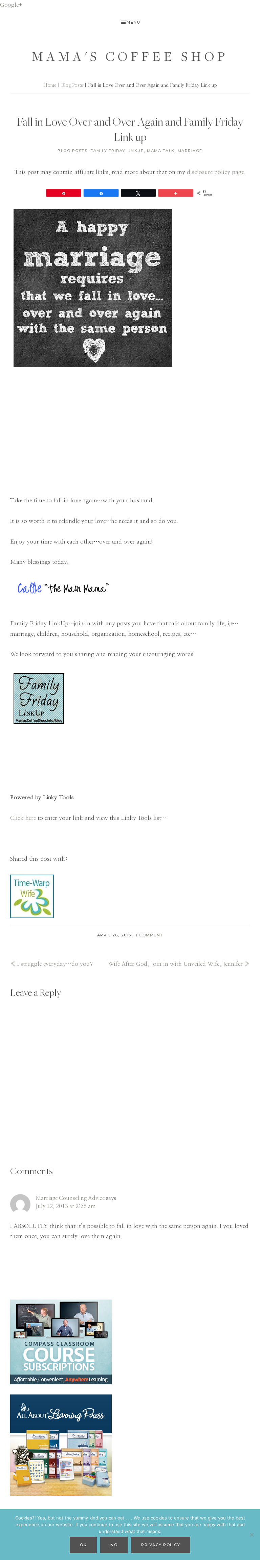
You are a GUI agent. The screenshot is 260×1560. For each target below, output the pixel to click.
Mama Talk (161, 150)
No (113, 1544)
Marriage (190, 150)
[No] (251, 1534)
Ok (83, 1544)
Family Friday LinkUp (117, 150)
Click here (23, 818)
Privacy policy (160, 1544)
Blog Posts (72, 150)
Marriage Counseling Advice (70, 1198)
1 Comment (149, 935)
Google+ (11, 5)
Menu (133, 22)
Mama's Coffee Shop (130, 56)
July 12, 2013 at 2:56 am (66, 1206)
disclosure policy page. (216, 172)
